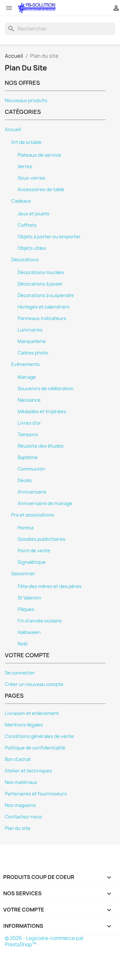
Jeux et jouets (33, 214)
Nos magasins (20, 805)
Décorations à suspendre (46, 295)
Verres (25, 166)
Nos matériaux (21, 782)
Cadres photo (33, 353)
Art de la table (26, 142)
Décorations (25, 260)
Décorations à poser (40, 284)
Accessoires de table (41, 189)
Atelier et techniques (28, 771)
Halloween (29, 632)
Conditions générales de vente (39, 736)
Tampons (28, 434)
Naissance (29, 400)
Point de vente (34, 550)
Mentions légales (24, 725)
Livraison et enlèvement (32, 713)
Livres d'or (29, 423)
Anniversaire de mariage (45, 503)
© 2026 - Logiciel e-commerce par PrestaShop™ (44, 941)
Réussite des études (41, 446)
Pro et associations (32, 515)
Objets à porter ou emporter (49, 237)
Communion (31, 469)
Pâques (26, 609)
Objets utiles (32, 248)
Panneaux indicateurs (42, 318)
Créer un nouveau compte (34, 684)
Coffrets (27, 225)
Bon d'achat (18, 759)
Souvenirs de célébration (46, 388)
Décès (25, 480)
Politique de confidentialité (35, 748)
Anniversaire (32, 492)
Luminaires (30, 330)
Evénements (25, 364)
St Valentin (29, 598)
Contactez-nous (23, 817)
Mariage (27, 377)
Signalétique (32, 562)
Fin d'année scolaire (40, 621)
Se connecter (20, 673)
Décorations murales (41, 272)
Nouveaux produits (26, 100)
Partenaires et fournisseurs (36, 794)
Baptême (28, 457)
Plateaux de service (39, 155)
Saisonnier (23, 573)
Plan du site (17, 828)
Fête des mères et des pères (50, 586)
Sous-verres (31, 178)
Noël (23, 644)
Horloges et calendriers (44, 307)
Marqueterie (32, 341)
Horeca (26, 528)
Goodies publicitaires (41, 539)
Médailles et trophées (42, 411)
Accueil (13, 129)
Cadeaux (21, 201)
